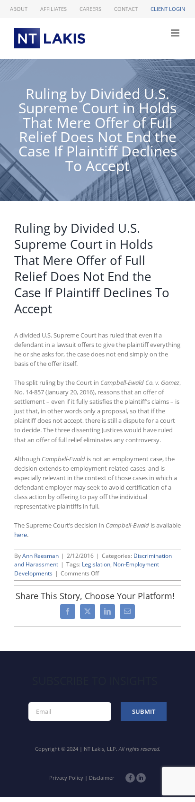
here (20, 534)
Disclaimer (102, 777)
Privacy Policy (66, 777)
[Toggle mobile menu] (176, 33)
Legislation (96, 564)
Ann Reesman (40, 556)
